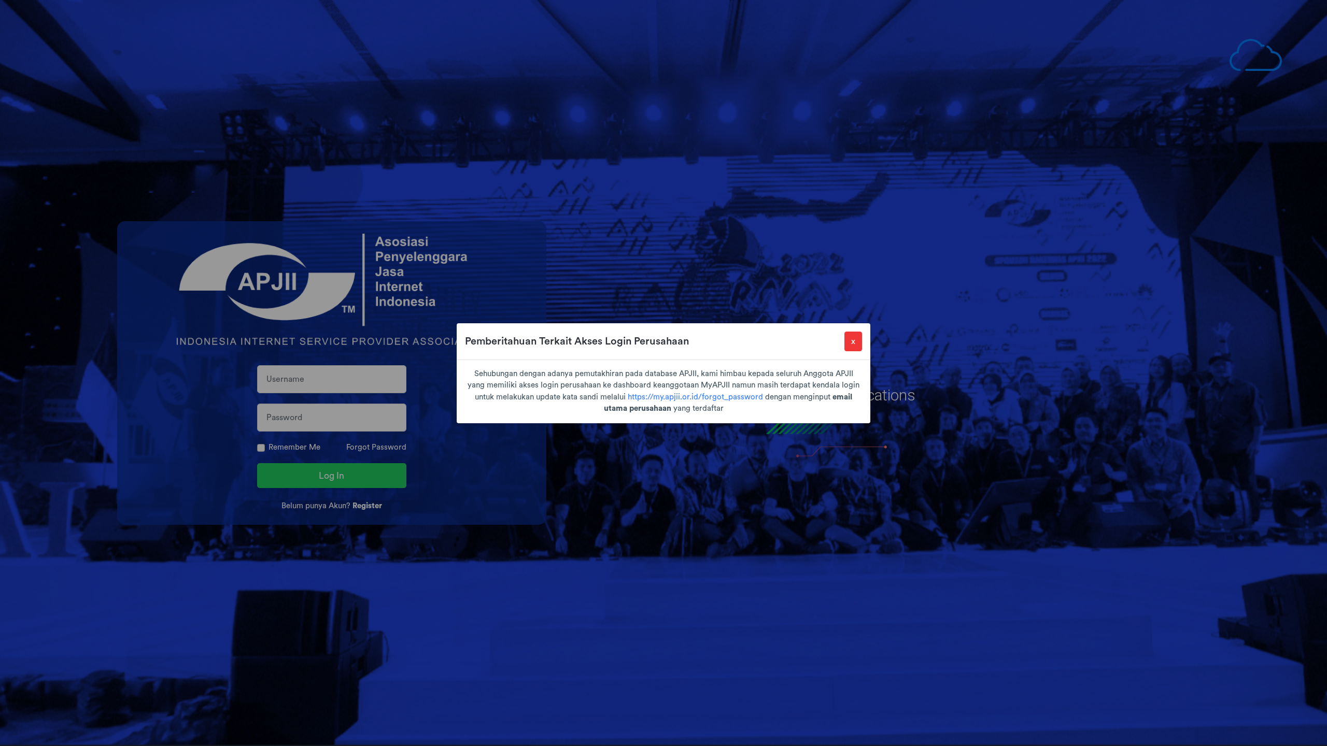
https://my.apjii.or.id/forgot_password (695, 397)
